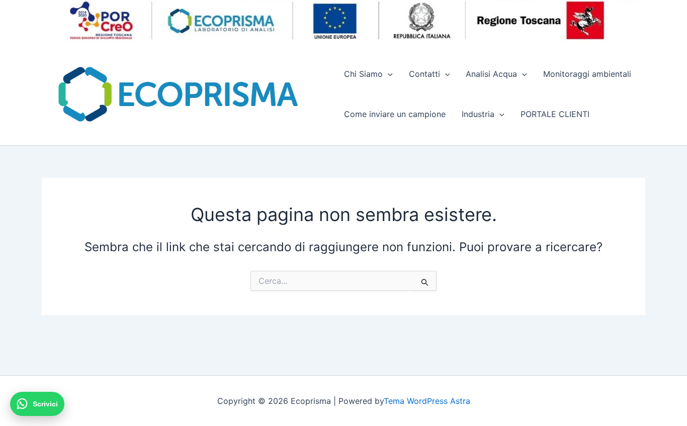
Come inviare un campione (395, 114)
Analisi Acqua (491, 74)
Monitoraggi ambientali (587, 74)
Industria (478, 114)
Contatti (424, 74)
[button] (388, 74)
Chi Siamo (363, 74)
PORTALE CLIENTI (555, 114)
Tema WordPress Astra (427, 401)
